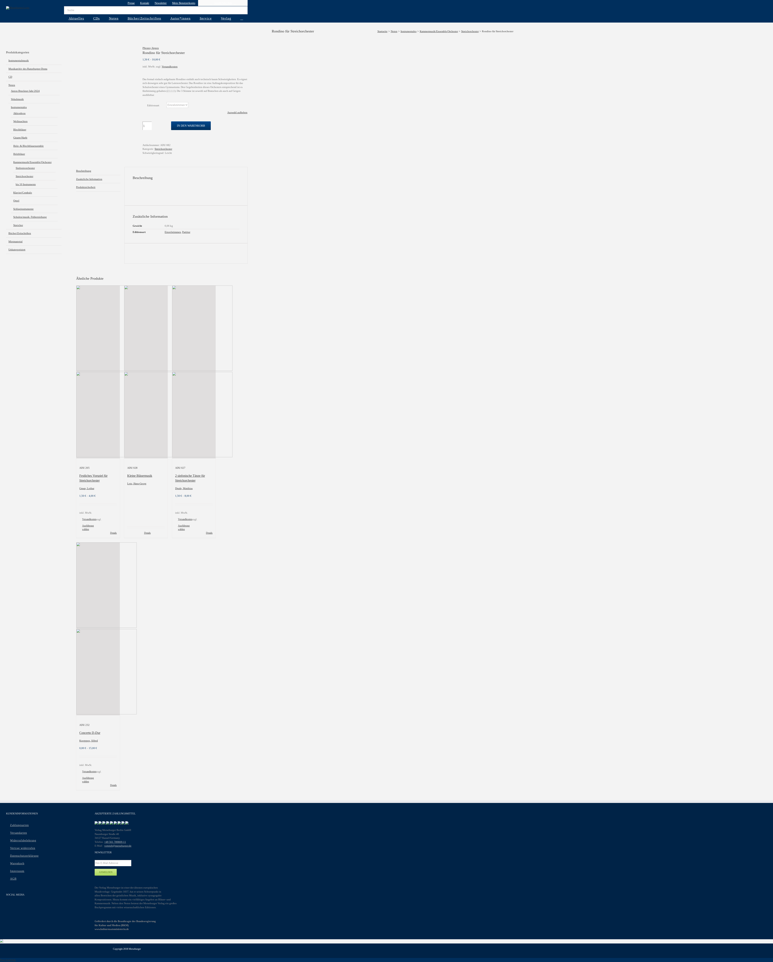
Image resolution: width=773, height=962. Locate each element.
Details (113, 533)
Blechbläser (19, 129)
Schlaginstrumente (23, 208)
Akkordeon (19, 113)
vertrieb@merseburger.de (117, 845)
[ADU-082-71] (106, 50)
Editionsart (153, 105)
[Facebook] (8, 905)
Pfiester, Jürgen (151, 48)
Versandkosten (170, 66)
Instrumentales (19, 107)
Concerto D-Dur (89, 732)
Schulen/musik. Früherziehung (30, 216)
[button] (242, 18)
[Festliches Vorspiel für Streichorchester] (98, 371)
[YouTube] (16, 905)
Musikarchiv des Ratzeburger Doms (27, 68)
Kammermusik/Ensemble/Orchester (32, 162)
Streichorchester (163, 148)
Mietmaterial (15, 241)
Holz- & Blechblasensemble (28, 145)
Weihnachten (20, 121)
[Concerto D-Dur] (98, 628)
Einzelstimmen (173, 232)
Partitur (186, 232)
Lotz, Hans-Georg (136, 483)
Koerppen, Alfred (88, 740)
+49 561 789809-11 (115, 841)
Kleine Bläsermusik (139, 475)
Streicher (18, 225)
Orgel (16, 200)
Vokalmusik (17, 99)
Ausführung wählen (88, 527)
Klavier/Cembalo (22, 192)
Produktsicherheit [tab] (85, 187)
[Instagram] (24, 905)
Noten (11, 85)
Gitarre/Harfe (20, 137)
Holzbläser (19, 153)
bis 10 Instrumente (26, 184)
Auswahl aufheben (237, 112)
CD (10, 76)
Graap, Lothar (86, 488)
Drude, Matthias (184, 488)
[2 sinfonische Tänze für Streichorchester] (194, 371)
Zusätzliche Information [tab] (89, 179)
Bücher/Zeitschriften (19, 233)
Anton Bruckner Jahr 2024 (25, 90)
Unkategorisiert (16, 249)
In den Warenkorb (191, 125)
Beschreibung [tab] (83, 170)
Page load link (8, 959)
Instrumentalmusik (18, 60)
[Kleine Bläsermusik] (146, 371)
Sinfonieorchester (25, 168)
